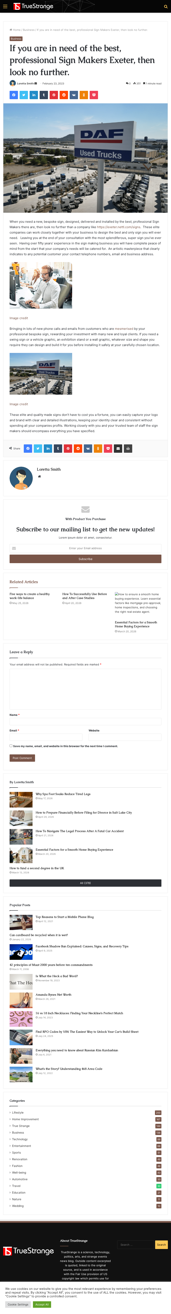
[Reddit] (64, 95)
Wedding (18, 1206)
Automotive (20, 1179)
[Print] (128, 448)
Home (16, 29)
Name (15, 714)
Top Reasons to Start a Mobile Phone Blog (65, 917)
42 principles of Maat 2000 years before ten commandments (51, 965)
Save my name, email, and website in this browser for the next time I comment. (65, 746)
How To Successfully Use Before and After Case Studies (84, 596)
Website (94, 730)
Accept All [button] (42, 1304)
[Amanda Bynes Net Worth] (21, 1000)
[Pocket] (94, 95)
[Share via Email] (118, 448)
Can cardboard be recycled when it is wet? (39, 935)
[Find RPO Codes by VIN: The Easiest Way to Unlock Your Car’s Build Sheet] (21, 1037)
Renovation (19, 1159)
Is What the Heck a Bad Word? (57, 976)
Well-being (19, 1172)
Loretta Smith (25, 83)
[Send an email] (35, 83)
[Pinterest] (54, 95)
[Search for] (166, 8)
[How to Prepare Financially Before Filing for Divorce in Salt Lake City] (21, 818)
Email (14, 730)
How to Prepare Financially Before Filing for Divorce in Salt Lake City (84, 812)
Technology (20, 1139)
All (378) (85, 883)
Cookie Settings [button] (18, 1304)
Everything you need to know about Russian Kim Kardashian (77, 1050)
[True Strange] (33, 6)
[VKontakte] (74, 95)
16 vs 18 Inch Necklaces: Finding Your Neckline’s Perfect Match (79, 1013)
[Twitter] (24, 95)
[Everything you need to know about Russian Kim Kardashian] (21, 1056)
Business (29, 29)
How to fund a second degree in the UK (37, 868)
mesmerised (123, 329)
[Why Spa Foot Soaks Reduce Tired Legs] (21, 800)
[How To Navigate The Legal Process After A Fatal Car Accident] (21, 837)
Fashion (17, 1166)
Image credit (19, 318)
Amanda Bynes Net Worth (53, 994)
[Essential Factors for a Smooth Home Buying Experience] (138, 605)
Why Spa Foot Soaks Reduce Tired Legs (63, 794)
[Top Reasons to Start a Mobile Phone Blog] (21, 922)
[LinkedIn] (34, 95)
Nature (16, 1199)
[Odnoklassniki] (84, 95)
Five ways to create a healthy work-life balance (30, 596)
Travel (16, 1186)
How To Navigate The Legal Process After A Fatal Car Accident (80, 831)
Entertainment (21, 1146)
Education (18, 1192)
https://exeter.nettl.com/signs (118, 227)
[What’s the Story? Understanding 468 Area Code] (21, 1074)
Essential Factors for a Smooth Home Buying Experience (136, 624)
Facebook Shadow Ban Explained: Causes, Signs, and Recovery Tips (82, 946)
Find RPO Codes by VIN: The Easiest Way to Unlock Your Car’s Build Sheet (87, 1032)
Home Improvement (25, 1119)
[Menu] (5, 8)
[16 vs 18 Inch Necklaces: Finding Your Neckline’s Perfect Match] (21, 1019)
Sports (16, 1152)
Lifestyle (18, 1112)
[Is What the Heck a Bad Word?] (21, 982)
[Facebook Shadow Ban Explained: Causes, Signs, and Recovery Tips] (21, 952)
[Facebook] (14, 95)
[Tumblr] (44, 95)
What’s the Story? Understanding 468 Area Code (69, 1069)
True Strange (21, 1126)
